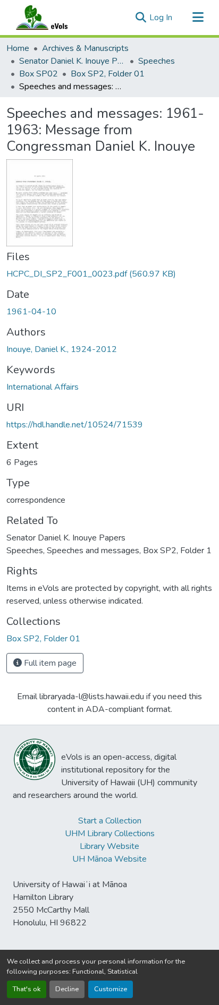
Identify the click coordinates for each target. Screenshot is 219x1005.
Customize (110, 989)
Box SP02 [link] (38, 74)
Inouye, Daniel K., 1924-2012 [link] (61, 349)
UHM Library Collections (110, 833)
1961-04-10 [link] (31, 311)
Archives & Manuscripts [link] (85, 48)
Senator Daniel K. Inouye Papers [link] (72, 61)
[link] (109, 274)
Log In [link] (160, 17)
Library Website (109, 846)
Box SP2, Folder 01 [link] (108, 74)
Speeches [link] (156, 61)
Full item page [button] (49, 663)
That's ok (26, 989)
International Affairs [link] (42, 387)
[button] (52, 17)
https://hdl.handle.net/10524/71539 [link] (74, 425)
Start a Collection (109, 821)
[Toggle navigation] (198, 17)
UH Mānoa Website (109, 859)
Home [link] (17, 48)
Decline (67, 989)
